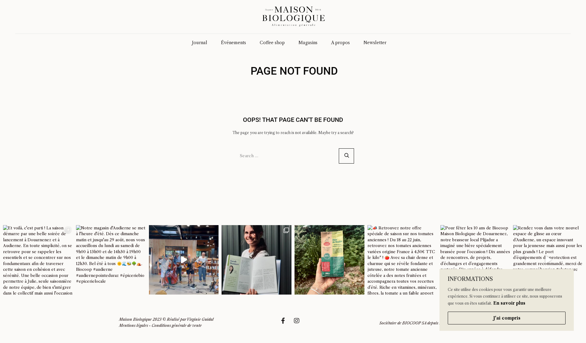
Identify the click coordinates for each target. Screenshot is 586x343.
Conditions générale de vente (177, 325)
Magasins (307, 42)
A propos (340, 42)
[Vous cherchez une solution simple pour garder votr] (329, 260)
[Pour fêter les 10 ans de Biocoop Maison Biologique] (475, 260)
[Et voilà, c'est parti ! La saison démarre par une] (38, 260)
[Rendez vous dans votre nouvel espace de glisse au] (548, 260)
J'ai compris (506, 318)
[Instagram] (300, 324)
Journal (199, 42)
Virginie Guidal (200, 319)
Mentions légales (133, 325)
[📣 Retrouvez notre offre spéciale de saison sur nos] (402, 260)
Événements (233, 42)
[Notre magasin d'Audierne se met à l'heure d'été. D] (111, 260)
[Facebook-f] (286, 324)
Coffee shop (272, 42)
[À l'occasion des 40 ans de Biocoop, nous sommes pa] (256, 260)
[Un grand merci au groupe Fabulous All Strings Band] (184, 260)
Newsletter (375, 42)
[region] (507, 300)
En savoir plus (509, 303)
